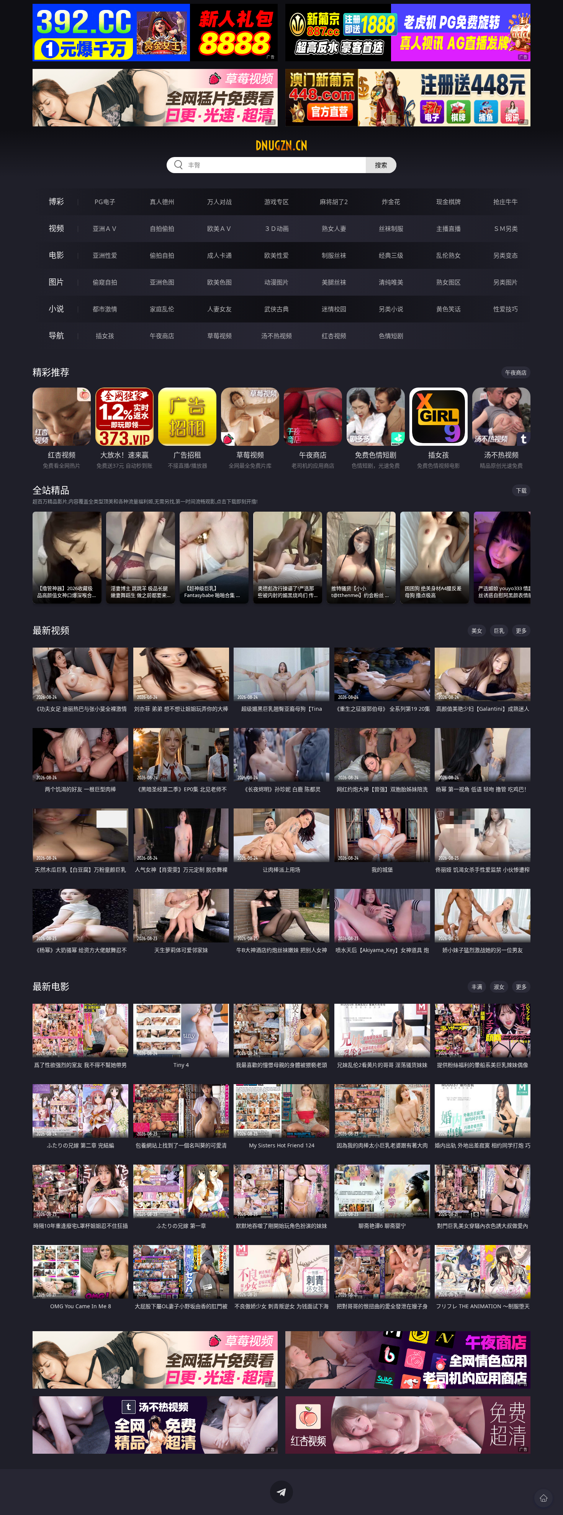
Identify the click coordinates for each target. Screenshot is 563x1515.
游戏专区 (276, 202)
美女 (476, 630)
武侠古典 (276, 309)
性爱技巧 (505, 309)
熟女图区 (448, 282)
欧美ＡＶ (219, 228)
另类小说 (391, 309)
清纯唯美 (391, 282)
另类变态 (505, 255)
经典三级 (391, 255)
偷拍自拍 (162, 255)
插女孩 (105, 336)
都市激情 (105, 309)
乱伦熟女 (448, 255)
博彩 (56, 201)
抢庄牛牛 (505, 202)
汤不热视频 (276, 336)
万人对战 (219, 202)
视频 (56, 228)
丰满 (476, 986)
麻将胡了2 (334, 202)
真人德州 (162, 202)
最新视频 (51, 630)
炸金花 (391, 202)
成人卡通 (219, 255)
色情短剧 (391, 336)
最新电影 (51, 986)
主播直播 (448, 228)
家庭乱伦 (162, 309)
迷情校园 (334, 309)
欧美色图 (219, 282)
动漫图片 (276, 282)
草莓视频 (219, 336)
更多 (521, 630)
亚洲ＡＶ (105, 228)
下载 (521, 490)
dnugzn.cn (281, 145)
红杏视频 (334, 336)
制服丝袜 (334, 255)
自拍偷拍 (162, 228)
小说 (56, 309)
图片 (56, 282)
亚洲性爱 (105, 255)
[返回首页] (543, 1498)
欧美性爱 (276, 255)
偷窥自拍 (105, 282)
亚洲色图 (162, 282)
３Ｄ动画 (276, 228)
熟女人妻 (334, 228)
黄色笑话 (448, 309)
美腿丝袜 (334, 282)
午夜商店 (162, 336)
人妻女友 (219, 309)
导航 (56, 335)
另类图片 (505, 282)
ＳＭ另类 (505, 228)
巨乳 (499, 630)
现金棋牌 (448, 202)
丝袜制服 (391, 228)
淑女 (499, 986)
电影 (56, 255)
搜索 (381, 165)
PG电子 (105, 202)
